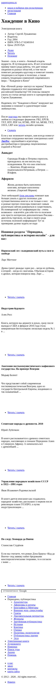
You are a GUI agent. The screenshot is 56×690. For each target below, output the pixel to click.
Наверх (11, 682)
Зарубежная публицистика (28, 621)
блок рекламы (26, 195)
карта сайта (13, 671)
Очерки (18, 630)
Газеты (17, 613)
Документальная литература (29, 616)
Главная (11, 596)
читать (21, 125)
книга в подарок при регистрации (25, 8)
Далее (10, 50)
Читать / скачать (15, 297)
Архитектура (21, 602)
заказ (10, 666)
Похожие (12, 56)
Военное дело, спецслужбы (28, 610)
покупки (13, 116)
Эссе (16, 638)
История (18, 624)
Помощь (11, 655)
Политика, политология (26, 632)
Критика (18, 627)
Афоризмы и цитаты (24, 604)
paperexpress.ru (9, 2)
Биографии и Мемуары (26, 607)
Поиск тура (13, 649)
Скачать (11, 130)
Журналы (19, 618)
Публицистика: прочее (26, 635)
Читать (11, 53)
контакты (12, 668)
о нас (10, 663)
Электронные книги (18, 641)
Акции (11, 652)
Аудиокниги (14, 644)
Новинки (12, 646)
